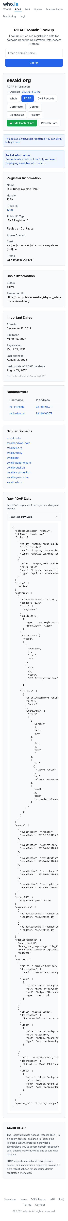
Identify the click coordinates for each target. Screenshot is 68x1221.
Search (34, 62)
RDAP (18, 9)
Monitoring (9, 16)
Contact (40, 1204)
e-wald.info (14, 438)
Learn (23, 1199)
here (17, 142)
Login (23, 16)
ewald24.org (14, 448)
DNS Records (46, 98)
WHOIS (7, 9)
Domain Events (54, 9)
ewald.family (14, 452)
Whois (13, 98)
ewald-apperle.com (19, 462)
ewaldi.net (13, 457)
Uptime (38, 9)
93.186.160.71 (44, 413)
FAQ (61, 1199)
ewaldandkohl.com (18, 443)
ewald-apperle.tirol (18, 472)
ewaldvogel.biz (16, 467)
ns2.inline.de (17, 413)
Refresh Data (49, 123)
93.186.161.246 (31, 91)
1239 (10, 210)
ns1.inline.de (16, 406)
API (52, 1199)
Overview (10, 1199)
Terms (27, 1204)
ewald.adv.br (14, 482)
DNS (27, 9)
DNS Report (38, 1199)
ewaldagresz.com (18, 477)
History (35, 114)
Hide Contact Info (23, 123)
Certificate (16, 106)
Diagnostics (17, 114)
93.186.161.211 (44, 406)
